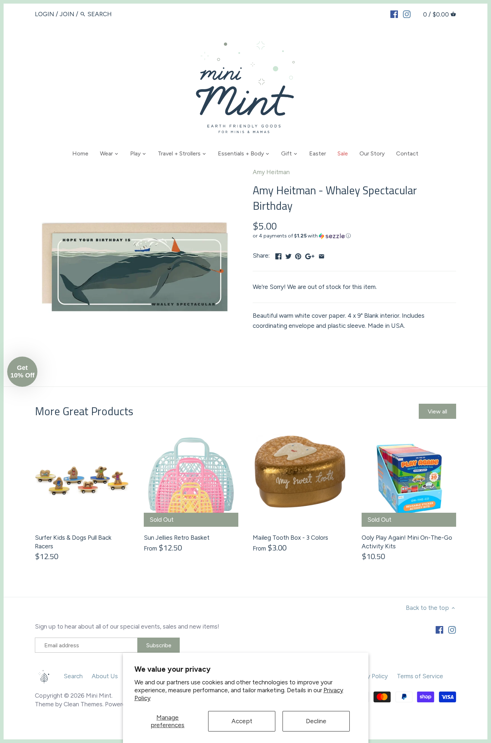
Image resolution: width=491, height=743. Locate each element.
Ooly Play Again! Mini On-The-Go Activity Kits (407, 542)
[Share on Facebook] (278, 254)
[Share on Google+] (310, 254)
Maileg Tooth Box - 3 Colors (290, 537)
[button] (354, 236)
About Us (105, 676)
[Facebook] (394, 14)
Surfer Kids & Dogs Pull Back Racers (73, 542)
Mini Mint (98, 695)
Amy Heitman (271, 172)
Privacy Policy (369, 676)
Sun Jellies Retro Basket (177, 537)
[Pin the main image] (298, 254)
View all (437, 411)
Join (67, 14)
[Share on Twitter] (288, 254)
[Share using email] (321, 254)
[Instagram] (406, 14)
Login (44, 14)
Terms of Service (420, 676)
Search (73, 676)
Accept (241, 721)
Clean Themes (83, 704)
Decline (316, 721)
